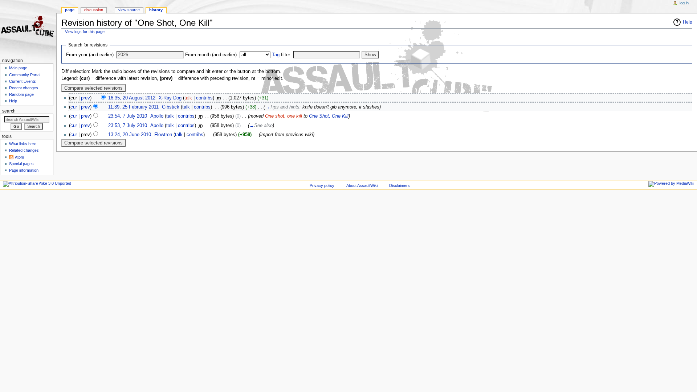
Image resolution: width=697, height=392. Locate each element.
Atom (19, 157)
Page (69, 10)
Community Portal (24, 75)
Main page (18, 68)
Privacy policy (322, 185)
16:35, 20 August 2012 (131, 98)
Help (687, 22)
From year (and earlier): (90, 54)
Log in (684, 3)
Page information (23, 170)
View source (129, 10)
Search (9, 111)
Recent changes (23, 88)
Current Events (22, 81)
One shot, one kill (283, 116)
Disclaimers (399, 185)
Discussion (93, 10)
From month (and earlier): (211, 54)
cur (73, 107)
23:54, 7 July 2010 (127, 116)
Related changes (24, 150)
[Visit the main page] (28, 28)
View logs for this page (85, 31)
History (156, 10)
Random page (21, 94)
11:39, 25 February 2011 (133, 107)
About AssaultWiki (362, 185)
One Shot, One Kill (328, 116)
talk (188, 98)
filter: (282, 54)
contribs (204, 98)
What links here (22, 144)
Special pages (21, 164)
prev (85, 98)
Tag (276, 54)
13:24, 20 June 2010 (129, 134)
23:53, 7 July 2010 (127, 125)
